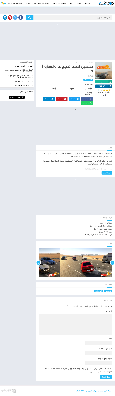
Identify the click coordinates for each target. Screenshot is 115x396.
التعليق (108, 311)
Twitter (73, 99)
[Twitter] (15, 17)
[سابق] (112, 262)
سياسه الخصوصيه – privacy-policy (37, 3)
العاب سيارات (79, 63)
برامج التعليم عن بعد (59, 3)
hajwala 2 (98, 291)
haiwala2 (108, 291)
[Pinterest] (10, 17)
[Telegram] (5, 17)
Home (91, 63)
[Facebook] (20, 17)
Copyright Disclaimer (15, 3)
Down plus (80, 391)
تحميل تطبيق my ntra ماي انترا (23, 81)
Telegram (47, 99)
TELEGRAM (102, 86)
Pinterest (60, 99)
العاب (70, 3)
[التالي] (38, 262)
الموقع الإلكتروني (104, 359)
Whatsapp (86, 103)
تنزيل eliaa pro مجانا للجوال (24, 66)
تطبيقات (78, 3)
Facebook (86, 99)
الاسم (109, 338)
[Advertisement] (57, 42)
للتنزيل (102, 81)
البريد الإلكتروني (105, 348)
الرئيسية (87, 3)
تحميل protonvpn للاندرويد (24, 85)
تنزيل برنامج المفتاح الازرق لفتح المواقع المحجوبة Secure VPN (20, 76)
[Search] (29, 17)
